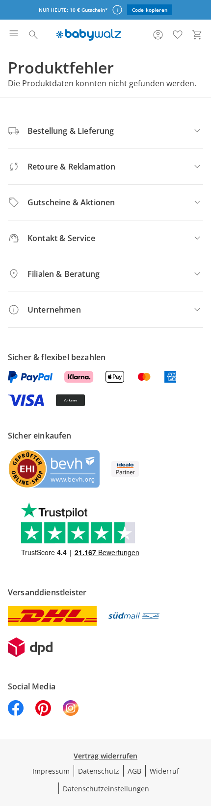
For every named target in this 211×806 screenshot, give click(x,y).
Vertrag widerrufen (105, 755)
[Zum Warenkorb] (197, 35)
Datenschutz (98, 771)
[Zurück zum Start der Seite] (201, 737)
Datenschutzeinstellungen (106, 788)
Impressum (51, 771)
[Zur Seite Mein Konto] (158, 35)
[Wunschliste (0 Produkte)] (178, 35)
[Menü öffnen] (14, 34)
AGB (134, 771)
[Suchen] (33, 35)
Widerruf (164, 771)
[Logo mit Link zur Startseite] (88, 35)
